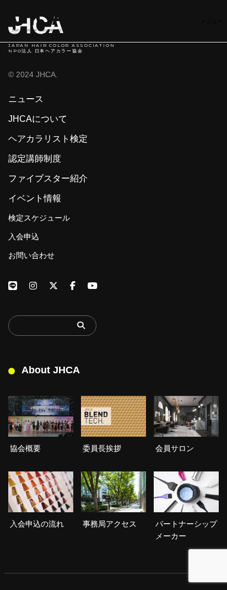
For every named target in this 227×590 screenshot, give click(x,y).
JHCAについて (37, 119)
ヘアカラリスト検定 (48, 139)
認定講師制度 (34, 158)
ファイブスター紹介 (48, 178)
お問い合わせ (31, 255)
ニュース (26, 99)
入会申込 (23, 236)
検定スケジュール (39, 218)
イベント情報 (34, 198)
